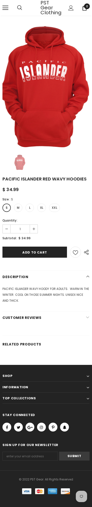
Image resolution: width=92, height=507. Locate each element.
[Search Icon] (24, 7)
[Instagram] (41, 427)
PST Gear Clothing (46, 7)
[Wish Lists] (75, 252)
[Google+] (30, 427)
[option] (46, 86)
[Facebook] (6, 427)
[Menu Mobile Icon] (5, 8)
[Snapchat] (64, 427)
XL (41, 208)
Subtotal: (9, 238)
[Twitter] (18, 427)
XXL (54, 208)
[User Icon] (71, 8)
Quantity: (9, 220)
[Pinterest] (53, 427)
